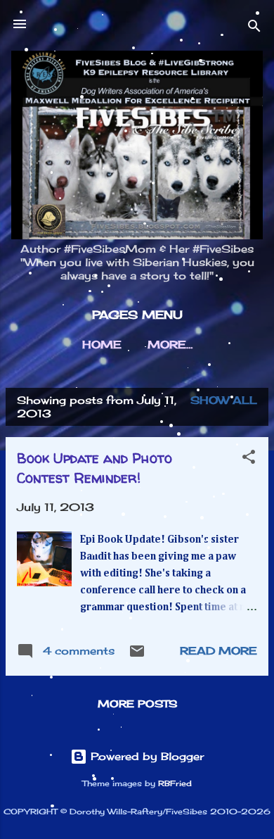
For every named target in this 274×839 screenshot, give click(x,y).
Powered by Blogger (145, 756)
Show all (223, 400)
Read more (218, 650)
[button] (248, 459)
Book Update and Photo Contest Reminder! (94, 467)
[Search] (254, 28)
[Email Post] (137, 655)
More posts (137, 703)
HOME (102, 344)
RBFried (175, 783)
